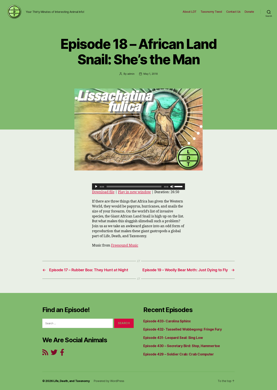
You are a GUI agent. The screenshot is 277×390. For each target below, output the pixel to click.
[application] (138, 186)
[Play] (96, 186)
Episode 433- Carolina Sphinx (167, 321)
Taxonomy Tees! (211, 11)
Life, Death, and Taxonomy (71, 381)
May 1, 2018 (150, 73)
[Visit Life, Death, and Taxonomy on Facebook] (62, 354)
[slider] (178, 186)
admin (130, 73)
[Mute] (171, 186)
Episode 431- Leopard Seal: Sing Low (173, 338)
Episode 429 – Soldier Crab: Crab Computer (178, 354)
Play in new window (134, 192)
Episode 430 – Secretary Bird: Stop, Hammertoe (181, 346)
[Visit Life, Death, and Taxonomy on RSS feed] (45, 354)
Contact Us (233, 11)
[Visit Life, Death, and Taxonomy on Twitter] (54, 354)
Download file (103, 192)
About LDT (190, 11)
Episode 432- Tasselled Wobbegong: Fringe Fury (182, 329)
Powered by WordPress (109, 381)
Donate (249, 11)
